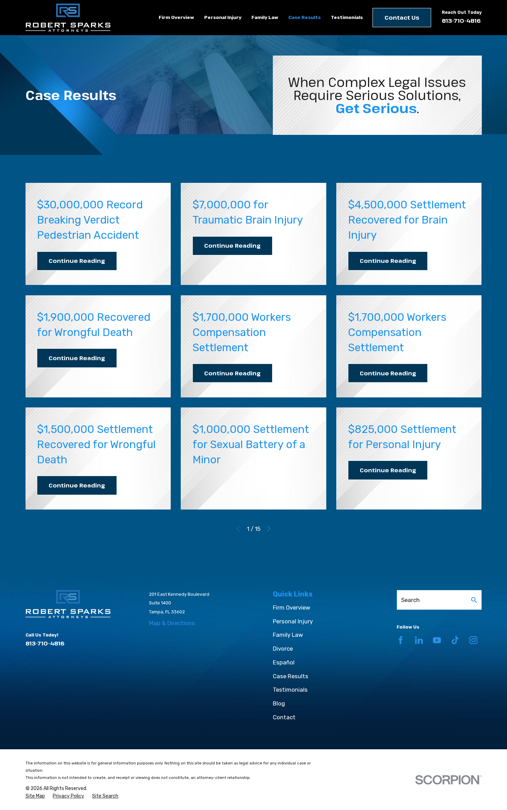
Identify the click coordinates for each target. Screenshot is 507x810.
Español (284, 662)
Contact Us (402, 17)
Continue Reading (77, 261)
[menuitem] (35, 796)
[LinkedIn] (419, 640)
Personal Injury (293, 621)
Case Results (290, 676)
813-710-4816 (461, 20)
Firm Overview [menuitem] (176, 17)
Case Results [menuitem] (304, 17)
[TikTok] (455, 640)
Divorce (283, 648)
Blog (279, 703)
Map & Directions (172, 623)
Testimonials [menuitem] (347, 17)
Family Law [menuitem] (264, 17)
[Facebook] (401, 640)
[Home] (68, 17)
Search (410, 599)
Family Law (288, 634)
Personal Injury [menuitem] (222, 17)
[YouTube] (437, 640)
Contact (284, 717)
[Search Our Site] (474, 600)
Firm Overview (291, 607)
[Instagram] (473, 640)
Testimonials (290, 689)
